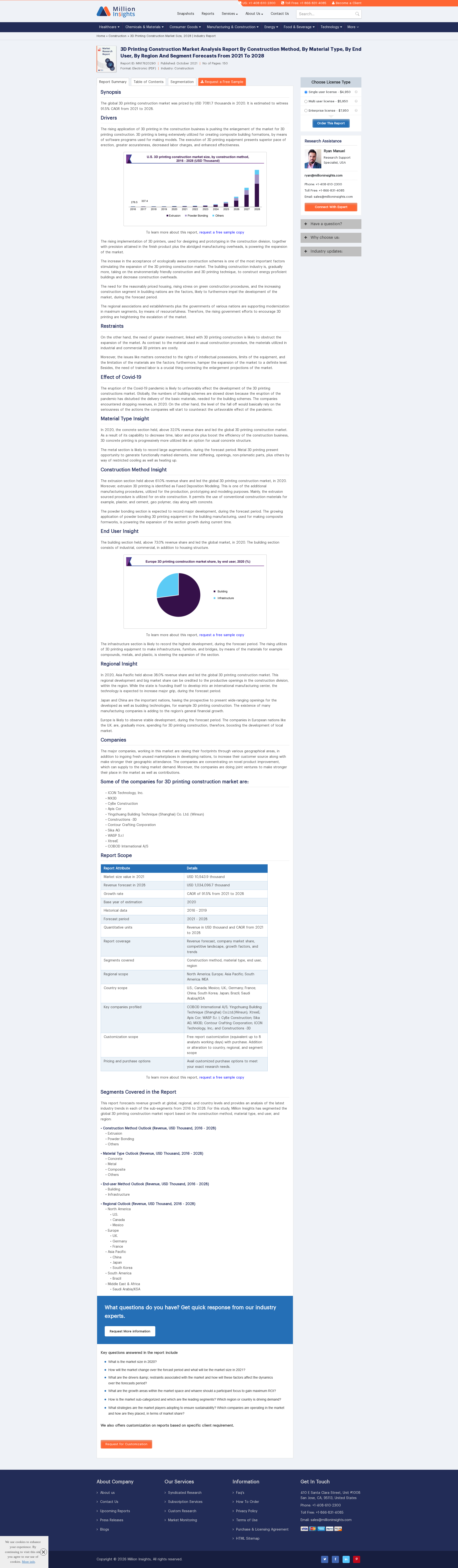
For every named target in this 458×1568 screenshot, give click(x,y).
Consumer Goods (184, 27)
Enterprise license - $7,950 (329, 110)
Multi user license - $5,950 (328, 101)
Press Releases (111, 1520)
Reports (210, 14)
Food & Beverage (298, 27)
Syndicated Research (184, 1493)
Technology (330, 27)
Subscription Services (185, 1502)
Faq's (239, 1493)
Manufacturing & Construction (232, 27)
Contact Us (280, 14)
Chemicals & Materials (143, 27)
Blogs (104, 1529)
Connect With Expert (331, 206)
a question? (326, 224)
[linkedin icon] (346, 1559)
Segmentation (182, 82)
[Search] (357, 15)
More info (28, 1561)
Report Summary (113, 82)
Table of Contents (149, 82)
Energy (270, 27)
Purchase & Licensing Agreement (262, 1529)
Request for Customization (126, 1444)
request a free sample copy (221, 232)
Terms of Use (246, 1520)
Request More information (130, 1331)
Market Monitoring (182, 1520)
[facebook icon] (335, 1559)
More (352, 27)
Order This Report (331, 123)
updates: (327, 251)
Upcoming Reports (114, 1511)
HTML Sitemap (247, 1538)
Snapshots (185, 14)
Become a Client (348, 3)
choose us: (325, 237)
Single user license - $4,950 (330, 91)
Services (228, 14)
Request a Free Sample (223, 82)
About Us (252, 14)
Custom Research (181, 1511)
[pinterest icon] (356, 1559)
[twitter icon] (324, 1559)
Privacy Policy (246, 1511)
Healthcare (108, 27)
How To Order (247, 1502)
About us (107, 1493)
